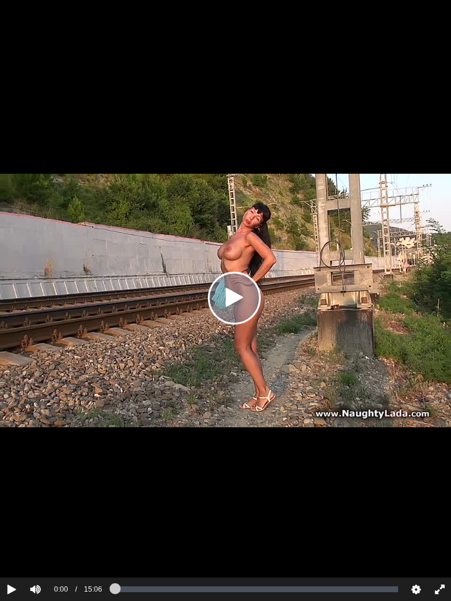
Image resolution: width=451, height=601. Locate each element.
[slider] (55, 553)
